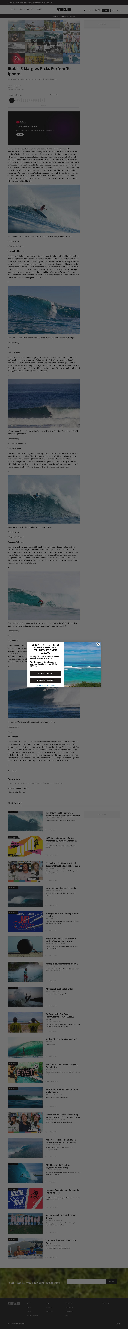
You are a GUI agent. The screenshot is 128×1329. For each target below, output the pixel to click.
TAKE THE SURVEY (46, 673)
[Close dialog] (98, 644)
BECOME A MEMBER (45, 680)
